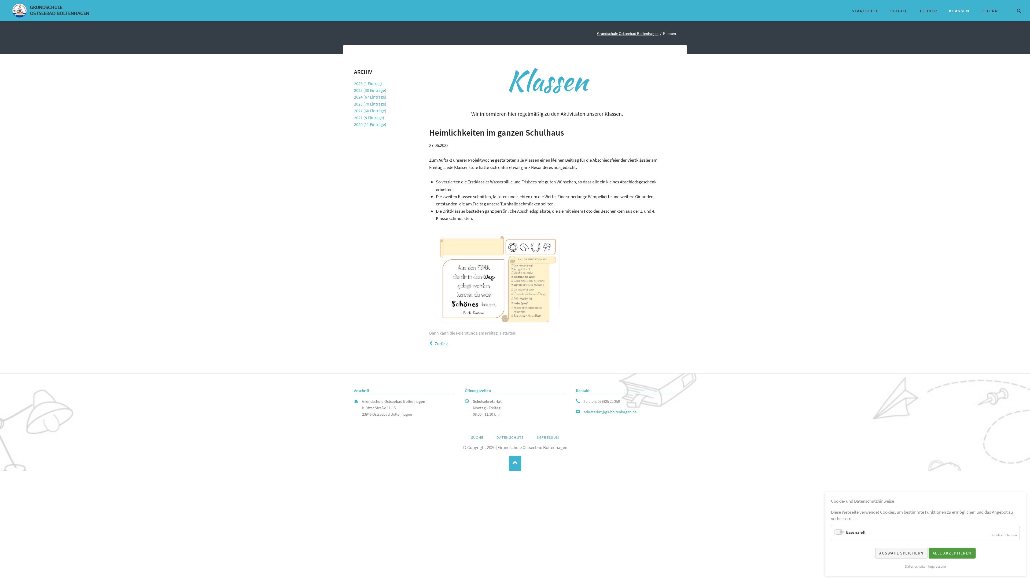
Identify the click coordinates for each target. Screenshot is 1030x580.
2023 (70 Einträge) (370, 104)
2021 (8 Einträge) (369, 117)
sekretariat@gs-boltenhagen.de (610, 411)
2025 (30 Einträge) (370, 90)
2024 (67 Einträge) (370, 97)
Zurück (441, 344)
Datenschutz (510, 437)
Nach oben (515, 463)
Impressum (548, 437)
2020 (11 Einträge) (370, 124)
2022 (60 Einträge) (370, 110)
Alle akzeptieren (952, 553)
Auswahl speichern (901, 553)
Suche (1019, 10)
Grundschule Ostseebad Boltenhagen (628, 33)
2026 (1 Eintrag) (368, 83)
